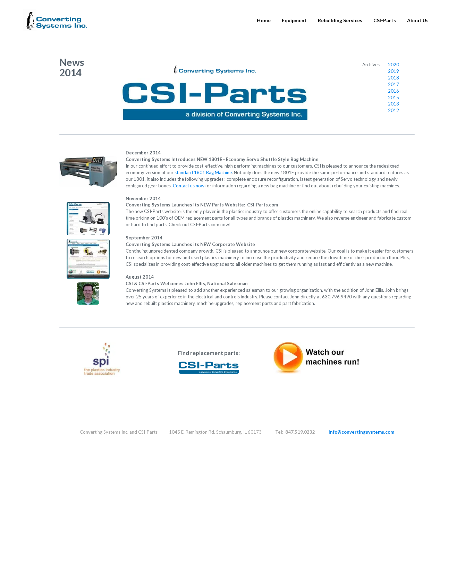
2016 (393, 91)
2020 (393, 64)
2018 (393, 77)
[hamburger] (95, 16)
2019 (393, 71)
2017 (393, 84)
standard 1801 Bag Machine (203, 172)
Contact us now (188, 185)
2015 (393, 97)
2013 (393, 104)
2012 (393, 110)
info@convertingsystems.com (361, 432)
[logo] (55, 20)
